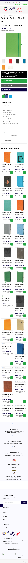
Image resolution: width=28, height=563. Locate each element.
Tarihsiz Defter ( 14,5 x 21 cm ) (9, 212)
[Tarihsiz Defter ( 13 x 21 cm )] (7, 157)
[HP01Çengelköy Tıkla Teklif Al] (11, 196)
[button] (25, 9)
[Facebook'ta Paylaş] (6, 96)
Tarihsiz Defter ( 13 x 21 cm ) (9, 164)
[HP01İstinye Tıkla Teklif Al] (11, 363)
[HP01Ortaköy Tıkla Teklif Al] (24, 172)
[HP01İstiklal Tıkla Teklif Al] (24, 363)
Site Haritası (6, 516)
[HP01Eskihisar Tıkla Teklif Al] (24, 244)
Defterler (20, 15)
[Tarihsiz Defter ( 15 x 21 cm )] (20, 157)
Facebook (6, 524)
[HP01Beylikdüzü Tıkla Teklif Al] (24, 339)
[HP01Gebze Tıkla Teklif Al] (24, 196)
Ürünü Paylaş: (5, 94)
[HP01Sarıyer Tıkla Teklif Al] (24, 377)
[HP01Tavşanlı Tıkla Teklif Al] (11, 292)
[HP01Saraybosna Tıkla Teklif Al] (11, 268)
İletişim (4, 512)
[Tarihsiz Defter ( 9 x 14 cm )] (20, 349)
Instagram (6, 527)
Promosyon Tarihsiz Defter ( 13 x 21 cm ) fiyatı (12, 72)
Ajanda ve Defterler (9, 15)
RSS (4, 519)
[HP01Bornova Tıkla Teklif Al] (24, 292)
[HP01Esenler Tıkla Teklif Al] (11, 244)
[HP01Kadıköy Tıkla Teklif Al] (24, 220)
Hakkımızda (6, 507)
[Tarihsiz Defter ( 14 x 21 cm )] (7, 325)
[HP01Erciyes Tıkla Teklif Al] (11, 339)
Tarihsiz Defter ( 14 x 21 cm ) (9, 332)
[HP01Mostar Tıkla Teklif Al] (11, 415)
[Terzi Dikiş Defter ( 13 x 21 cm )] (7, 296)
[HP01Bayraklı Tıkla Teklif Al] (11, 315)
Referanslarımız (7, 510)
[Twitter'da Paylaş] (10, 96)
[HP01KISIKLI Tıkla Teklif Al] (11, 220)
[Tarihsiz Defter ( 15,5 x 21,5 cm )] (7, 253)
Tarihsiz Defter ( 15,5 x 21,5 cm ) (10, 260)
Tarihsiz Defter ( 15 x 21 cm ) (9, 394)
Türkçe (18, 2)
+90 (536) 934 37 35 (6, 4)
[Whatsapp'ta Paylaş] (3, 96)
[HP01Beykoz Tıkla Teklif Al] (24, 415)
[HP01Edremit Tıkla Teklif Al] (24, 268)
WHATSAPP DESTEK (21, 4)
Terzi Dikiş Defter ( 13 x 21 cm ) (9, 298)
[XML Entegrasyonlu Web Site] (8, 554)
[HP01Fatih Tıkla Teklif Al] (11, 172)
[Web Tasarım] (20, 554)
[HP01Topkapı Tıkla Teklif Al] (11, 377)
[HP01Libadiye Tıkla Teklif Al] (24, 315)
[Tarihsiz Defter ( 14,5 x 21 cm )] (7, 205)
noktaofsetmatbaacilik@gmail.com (11, 543)
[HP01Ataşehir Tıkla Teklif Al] (11, 401)
